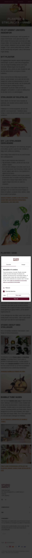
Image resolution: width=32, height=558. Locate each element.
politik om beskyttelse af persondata (18, 280)
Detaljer (23, 264)
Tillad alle (16, 298)
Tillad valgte (18, 295)
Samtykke (8, 264)
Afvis (4, 295)
